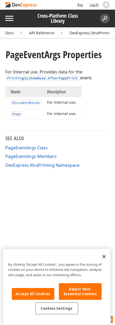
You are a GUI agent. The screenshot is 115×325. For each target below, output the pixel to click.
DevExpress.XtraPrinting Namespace (42, 165)
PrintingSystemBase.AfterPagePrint (42, 78)
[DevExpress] (21, 5)
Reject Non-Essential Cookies (80, 291)
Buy (80, 4)
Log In (94, 4)
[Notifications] (106, 4)
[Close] (104, 257)
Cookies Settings (57, 308)
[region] (57, 287)
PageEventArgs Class (26, 148)
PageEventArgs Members (31, 156)
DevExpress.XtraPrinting (91, 32)
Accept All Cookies (33, 293)
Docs (9, 32)
